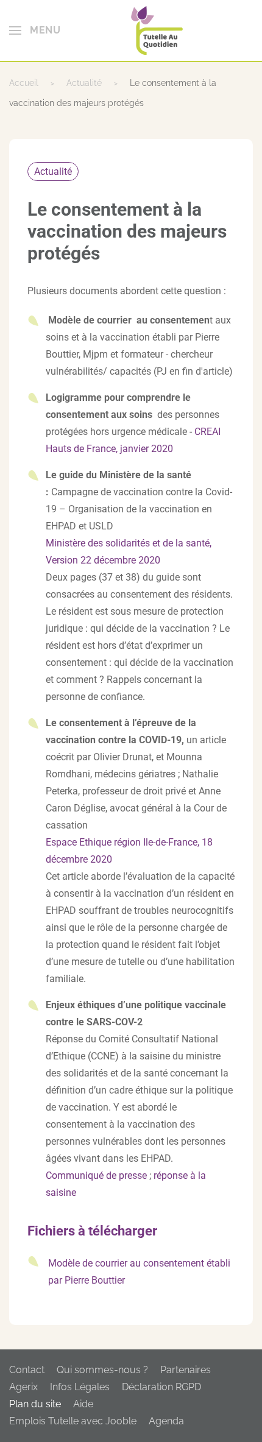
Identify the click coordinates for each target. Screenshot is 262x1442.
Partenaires (185, 1370)
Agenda (166, 1421)
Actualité (53, 171)
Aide (83, 1404)
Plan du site (35, 1404)
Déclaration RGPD (161, 1387)
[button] (34, 30)
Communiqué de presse (96, 1175)
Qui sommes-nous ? (102, 1370)
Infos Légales (80, 1387)
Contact (26, 1370)
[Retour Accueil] (157, 30)
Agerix (23, 1387)
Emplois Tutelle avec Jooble (72, 1421)
